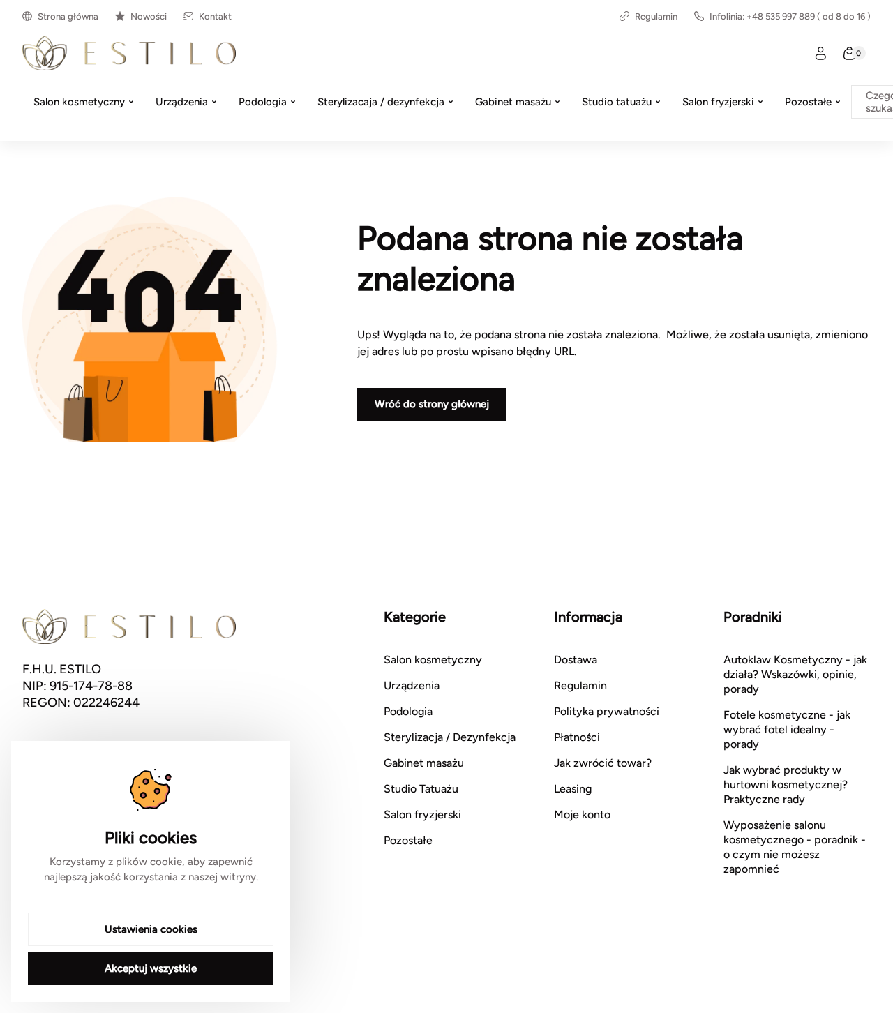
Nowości (148, 16)
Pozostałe (408, 840)
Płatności (577, 737)
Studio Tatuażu (421, 788)
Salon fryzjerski (422, 814)
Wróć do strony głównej (432, 404)
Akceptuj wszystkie (151, 968)
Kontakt (215, 16)
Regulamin (656, 16)
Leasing (573, 788)
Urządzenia (412, 685)
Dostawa (575, 659)
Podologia (408, 711)
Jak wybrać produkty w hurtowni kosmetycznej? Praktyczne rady (785, 784)
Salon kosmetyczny (433, 659)
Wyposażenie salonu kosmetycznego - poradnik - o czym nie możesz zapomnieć (794, 847)
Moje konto (582, 814)
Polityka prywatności (606, 711)
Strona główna (68, 16)
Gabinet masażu (424, 763)
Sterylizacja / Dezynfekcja (450, 737)
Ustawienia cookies (151, 929)
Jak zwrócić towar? (603, 763)
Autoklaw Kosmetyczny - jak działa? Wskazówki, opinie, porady (795, 674)
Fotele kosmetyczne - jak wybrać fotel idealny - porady (786, 729)
